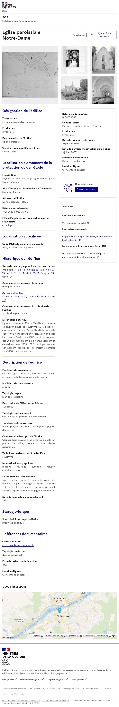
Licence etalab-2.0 (18, 703)
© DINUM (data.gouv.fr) (54, 635)
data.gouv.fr (78, 679)
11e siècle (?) (28, 269)
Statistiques (91, 688)
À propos (51, 688)
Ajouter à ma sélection (104, 35)
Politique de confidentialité (28, 700)
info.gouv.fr (8, 679)
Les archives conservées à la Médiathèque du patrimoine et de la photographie (84, 255)
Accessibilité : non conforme (14, 688)
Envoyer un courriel (86, 189)
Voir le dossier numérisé (74, 223)
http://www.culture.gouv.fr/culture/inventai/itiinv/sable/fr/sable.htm (87, 238)
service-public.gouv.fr (31, 679)
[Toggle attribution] (113, 635)
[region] (59, 615)
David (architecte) (12, 296)
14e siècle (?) (29, 273)
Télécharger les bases (70, 688)
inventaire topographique (16, 545)
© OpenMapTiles (73, 635)
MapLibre (36, 635)
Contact (36, 688)
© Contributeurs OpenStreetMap (95, 635)
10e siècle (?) (9, 269)
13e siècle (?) (9, 273)
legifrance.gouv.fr (56, 679)
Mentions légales (9, 700)
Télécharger (79, 35)
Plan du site (19, 694)
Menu (115, 4)
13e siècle (45, 269)
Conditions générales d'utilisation (55, 700)
